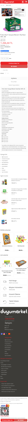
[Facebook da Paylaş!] (5, 73)
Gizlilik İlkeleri (4, 374)
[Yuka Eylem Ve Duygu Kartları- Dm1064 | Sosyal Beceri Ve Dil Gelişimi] (4, 192)
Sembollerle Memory (7, 246)
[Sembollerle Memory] (7, 239)
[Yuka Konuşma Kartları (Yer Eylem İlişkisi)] (21, 263)
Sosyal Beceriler (6, 130)
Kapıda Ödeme (4, 372)
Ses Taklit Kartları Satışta (6, 387)
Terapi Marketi (5, 160)
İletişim (8, 322)
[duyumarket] (9, 1)
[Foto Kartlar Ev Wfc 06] (4, 221)
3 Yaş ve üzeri (5, 138)
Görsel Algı (5, 124)
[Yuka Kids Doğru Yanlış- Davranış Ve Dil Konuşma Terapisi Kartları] (4, 201)
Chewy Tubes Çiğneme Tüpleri (7, 383)
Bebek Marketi (5, 164)
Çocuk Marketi (4, 166)
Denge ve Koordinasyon (7, 119)
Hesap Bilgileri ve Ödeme (6, 364)
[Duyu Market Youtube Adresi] (9, 334)
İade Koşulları (4, 370)
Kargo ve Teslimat (4, 368)
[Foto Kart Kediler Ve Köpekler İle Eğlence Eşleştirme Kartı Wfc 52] (4, 182)
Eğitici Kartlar (8, 5)
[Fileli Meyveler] (21, 239)
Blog (1, 376)
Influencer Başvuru (9, 329)
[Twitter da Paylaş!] (7, 73)
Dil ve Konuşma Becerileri (8, 122)
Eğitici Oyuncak (5, 156)
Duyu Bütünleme (5, 162)
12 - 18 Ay (4, 135)
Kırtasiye (3, 170)
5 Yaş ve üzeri (5, 141)
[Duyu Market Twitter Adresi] (7, 334)
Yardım (1, 362)
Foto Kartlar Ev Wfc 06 (15, 218)
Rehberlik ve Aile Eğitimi (7, 129)
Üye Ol (7, 327)
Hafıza (4, 126)
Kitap (2, 5)
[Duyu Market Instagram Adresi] (4, 334)
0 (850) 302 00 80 (9, 319)
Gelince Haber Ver (14, 63)
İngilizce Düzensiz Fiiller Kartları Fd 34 (18, 208)
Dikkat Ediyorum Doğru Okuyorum (8, 391)
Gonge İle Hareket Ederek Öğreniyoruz (9, 389)
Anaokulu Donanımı (6, 158)
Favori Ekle (5, 70)
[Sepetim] (26, 2)
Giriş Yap (7, 325)
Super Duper (3, 39)
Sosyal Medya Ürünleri (4, 360)
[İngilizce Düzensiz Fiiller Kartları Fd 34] (4, 211)
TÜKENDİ (14, 66)
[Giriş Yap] (22, 2)
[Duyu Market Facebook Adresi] (1, 334)
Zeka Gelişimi (5, 132)
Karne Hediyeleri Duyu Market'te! (8, 385)
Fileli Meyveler (21, 246)
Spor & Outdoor (5, 172)
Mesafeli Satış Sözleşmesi (6, 366)
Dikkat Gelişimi (6, 121)
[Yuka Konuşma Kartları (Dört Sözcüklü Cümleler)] (7, 264)
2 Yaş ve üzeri (5, 136)
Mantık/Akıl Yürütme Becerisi (8, 127)
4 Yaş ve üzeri (5, 140)
